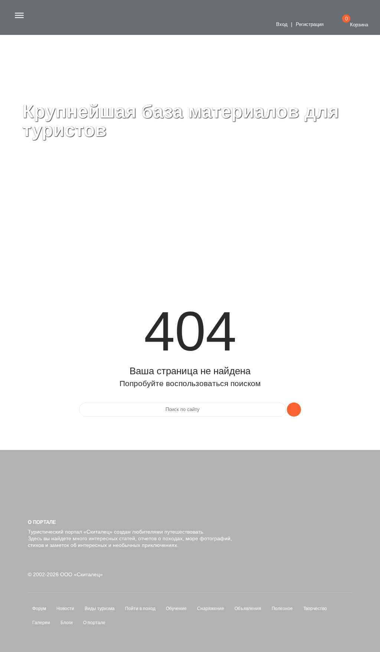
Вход (281, 24)
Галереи (41, 622)
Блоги (66, 622)
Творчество (315, 608)
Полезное (282, 608)
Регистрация (310, 24)
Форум (39, 608)
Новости (65, 608)
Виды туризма (100, 608)
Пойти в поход (140, 608)
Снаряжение (210, 608)
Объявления (248, 608)
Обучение (176, 608)
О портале (94, 622)
